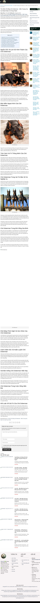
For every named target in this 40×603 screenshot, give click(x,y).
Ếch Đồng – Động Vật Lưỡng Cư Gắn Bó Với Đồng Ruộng (36, 87)
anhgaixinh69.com (13, 591)
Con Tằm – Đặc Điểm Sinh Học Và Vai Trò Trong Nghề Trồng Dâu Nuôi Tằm (22, 479)
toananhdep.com (20, 591)
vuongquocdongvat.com (32, 586)
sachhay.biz (29, 595)
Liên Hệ (13, 569)
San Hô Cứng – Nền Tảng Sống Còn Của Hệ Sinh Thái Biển (36, 98)
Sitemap (13, 571)
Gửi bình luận (6, 449)
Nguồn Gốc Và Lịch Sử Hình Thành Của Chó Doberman (10, 37)
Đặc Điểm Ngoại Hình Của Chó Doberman (7, 38)
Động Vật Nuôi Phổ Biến (8, 5)
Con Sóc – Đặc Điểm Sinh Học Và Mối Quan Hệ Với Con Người (21, 489)
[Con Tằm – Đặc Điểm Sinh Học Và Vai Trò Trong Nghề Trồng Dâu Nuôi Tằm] (7, 481)
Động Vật (2, 561)
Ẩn (11, 35)
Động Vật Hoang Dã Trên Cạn (34, 18)
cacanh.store (12, 586)
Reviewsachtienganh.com (14, 596)
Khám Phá (32, 24)
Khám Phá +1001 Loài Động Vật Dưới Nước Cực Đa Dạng (36, 33)
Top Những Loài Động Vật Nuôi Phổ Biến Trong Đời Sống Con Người (21, 458)
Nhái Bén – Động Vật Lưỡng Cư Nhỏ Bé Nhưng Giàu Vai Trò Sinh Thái (36, 80)
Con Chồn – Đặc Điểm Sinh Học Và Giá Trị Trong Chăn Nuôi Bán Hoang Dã (21, 500)
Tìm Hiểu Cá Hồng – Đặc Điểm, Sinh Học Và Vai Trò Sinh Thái (21, 468)
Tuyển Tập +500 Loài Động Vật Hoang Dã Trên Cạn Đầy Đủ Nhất (36, 44)
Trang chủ (2, 5)
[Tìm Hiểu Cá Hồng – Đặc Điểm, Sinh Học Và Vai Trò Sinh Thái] (7, 471)
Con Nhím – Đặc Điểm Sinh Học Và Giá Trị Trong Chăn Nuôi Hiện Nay (21, 510)
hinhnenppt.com (27, 591)
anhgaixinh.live (15, 590)
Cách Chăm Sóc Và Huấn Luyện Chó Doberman (8, 43)
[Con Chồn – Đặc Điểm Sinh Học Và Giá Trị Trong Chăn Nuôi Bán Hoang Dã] (7, 502)
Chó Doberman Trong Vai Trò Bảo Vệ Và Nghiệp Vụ (9, 40)
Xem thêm (16, 464)
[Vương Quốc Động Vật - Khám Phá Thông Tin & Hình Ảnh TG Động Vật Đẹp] (4, 1)
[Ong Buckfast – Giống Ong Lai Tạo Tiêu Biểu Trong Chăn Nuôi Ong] (7, 533)
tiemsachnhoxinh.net (13, 595)
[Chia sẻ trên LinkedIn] (19, 422)
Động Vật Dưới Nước (34, 15)
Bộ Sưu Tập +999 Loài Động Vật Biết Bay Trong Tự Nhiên (36, 39)
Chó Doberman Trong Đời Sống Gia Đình (7, 41)
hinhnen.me (9, 590)
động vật (23, 15)
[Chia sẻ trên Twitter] (14, 422)
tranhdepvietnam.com (34, 590)
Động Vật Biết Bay (33, 13)
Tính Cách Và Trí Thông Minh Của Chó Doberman (9, 39)
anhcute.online (21, 590)
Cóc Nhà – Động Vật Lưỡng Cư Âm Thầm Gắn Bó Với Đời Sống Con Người (36, 74)
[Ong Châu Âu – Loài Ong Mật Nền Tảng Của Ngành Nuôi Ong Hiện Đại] (7, 544)
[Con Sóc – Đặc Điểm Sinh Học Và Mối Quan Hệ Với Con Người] (7, 492)
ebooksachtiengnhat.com (32, 596)
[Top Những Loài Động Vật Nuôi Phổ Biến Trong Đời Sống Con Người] (7, 461)
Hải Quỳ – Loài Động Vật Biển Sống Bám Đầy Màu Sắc (36, 104)
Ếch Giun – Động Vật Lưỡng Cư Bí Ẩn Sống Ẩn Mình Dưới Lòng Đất (36, 56)
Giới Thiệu (14, 558)
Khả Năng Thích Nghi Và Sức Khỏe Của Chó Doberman (10, 42)
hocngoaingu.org (5, 596)
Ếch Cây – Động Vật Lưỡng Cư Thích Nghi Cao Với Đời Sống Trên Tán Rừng (36, 68)
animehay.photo (33, 591)
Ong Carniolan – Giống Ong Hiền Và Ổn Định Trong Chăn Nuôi (21, 520)
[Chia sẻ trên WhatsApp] (10, 422)
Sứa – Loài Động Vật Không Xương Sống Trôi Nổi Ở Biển (36, 113)
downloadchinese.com (23, 596)
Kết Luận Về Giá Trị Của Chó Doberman (7, 46)
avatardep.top (27, 590)
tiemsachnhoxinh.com (22, 595)
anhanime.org (6, 591)
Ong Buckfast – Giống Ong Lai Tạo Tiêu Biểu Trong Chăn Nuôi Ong (21, 531)
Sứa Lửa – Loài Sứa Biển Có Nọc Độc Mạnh (36, 108)
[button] (0, 1)
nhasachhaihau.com (35, 595)
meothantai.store (18, 586)
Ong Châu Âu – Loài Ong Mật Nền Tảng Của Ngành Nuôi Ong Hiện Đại (21, 541)
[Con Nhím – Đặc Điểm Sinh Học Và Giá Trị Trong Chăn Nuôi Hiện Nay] (7, 513)
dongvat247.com (6, 586)
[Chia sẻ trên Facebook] (12, 422)
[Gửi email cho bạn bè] (15, 422)
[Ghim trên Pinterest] (17, 422)
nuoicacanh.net (25, 586)
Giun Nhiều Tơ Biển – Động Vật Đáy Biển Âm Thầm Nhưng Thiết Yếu (36, 92)
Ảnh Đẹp (31, 11)
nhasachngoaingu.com (5, 595)
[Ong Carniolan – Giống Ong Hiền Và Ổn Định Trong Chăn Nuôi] (7, 523)
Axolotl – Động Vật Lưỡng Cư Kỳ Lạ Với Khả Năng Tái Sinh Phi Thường (36, 61)
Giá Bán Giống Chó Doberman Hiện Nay (7, 44)
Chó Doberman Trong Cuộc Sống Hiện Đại (8, 45)
